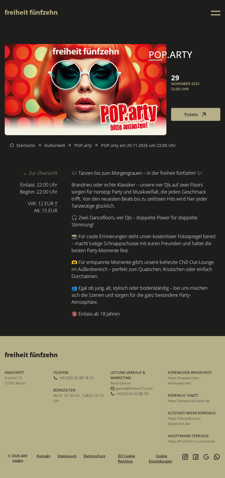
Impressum (66, 455)
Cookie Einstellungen (160, 458)
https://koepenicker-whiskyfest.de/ (184, 380)
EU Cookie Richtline (126, 458)
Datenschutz (94, 455)
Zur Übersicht (43, 173)
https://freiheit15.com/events (191, 441)
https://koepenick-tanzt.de (189, 400)
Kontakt (43, 455)
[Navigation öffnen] (215, 13)
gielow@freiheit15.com (134, 388)
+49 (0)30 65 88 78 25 (76, 377)
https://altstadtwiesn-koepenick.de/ (185, 421)
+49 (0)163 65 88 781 (133, 393)
